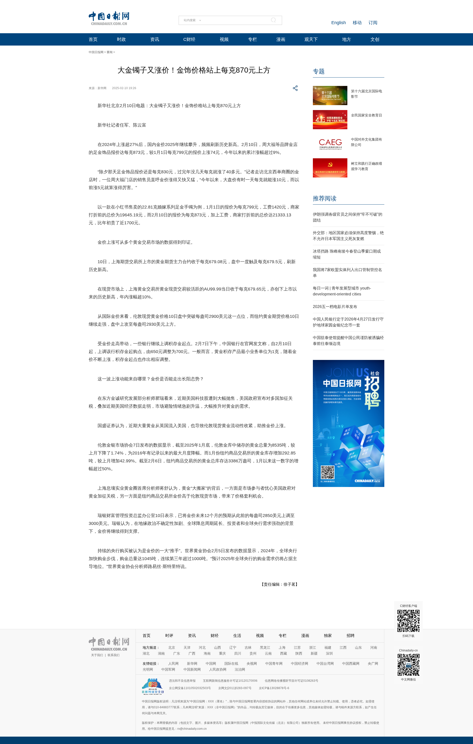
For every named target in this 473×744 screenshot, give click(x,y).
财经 (215, 635)
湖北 (146, 653)
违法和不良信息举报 (182, 680)
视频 (224, 39)
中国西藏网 (350, 663)
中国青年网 (274, 663)
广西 (191, 653)
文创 (375, 39)
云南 (268, 653)
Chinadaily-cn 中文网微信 (408, 665)
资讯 (154, 39)
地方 (346, 39)
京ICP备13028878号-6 (274, 688)
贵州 (253, 653)
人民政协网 (217, 669)
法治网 (240, 669)
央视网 (252, 663)
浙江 (312, 647)
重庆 (222, 653)
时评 (169, 635)
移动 (357, 22)
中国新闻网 (192, 669)
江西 (343, 647)
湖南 (161, 653)
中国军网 (168, 669)
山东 (358, 647)
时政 (121, 39)
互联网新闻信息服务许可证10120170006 (230, 680)
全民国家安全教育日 (366, 115)
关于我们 (97, 655)
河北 (202, 647)
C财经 (189, 39)
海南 (207, 653)
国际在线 (231, 663)
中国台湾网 (325, 663)
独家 (328, 635)
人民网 (173, 663)
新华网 (192, 663)
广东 (176, 653)
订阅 (373, 22)
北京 (171, 647)
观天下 (311, 39)
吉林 (248, 647)
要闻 (110, 52)
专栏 (252, 39)
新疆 (314, 653)
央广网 (373, 663)
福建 (327, 647)
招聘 (351, 635)
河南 (373, 647)
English (338, 22)
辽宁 (232, 647)
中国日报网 (96, 52)
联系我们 (113, 655)
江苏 (297, 647)
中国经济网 (299, 663)
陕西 (298, 653)
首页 (93, 39)
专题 (319, 71)
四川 (237, 653)
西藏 (283, 653)
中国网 (211, 663)
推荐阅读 (325, 198)
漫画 (280, 39)
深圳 (329, 653)
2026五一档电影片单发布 (335, 307)
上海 (282, 647)
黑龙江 (265, 647)
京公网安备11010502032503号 (190, 688)
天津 (187, 647)
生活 (237, 635)
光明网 (148, 669)
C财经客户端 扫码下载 (408, 621)
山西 (217, 647)
